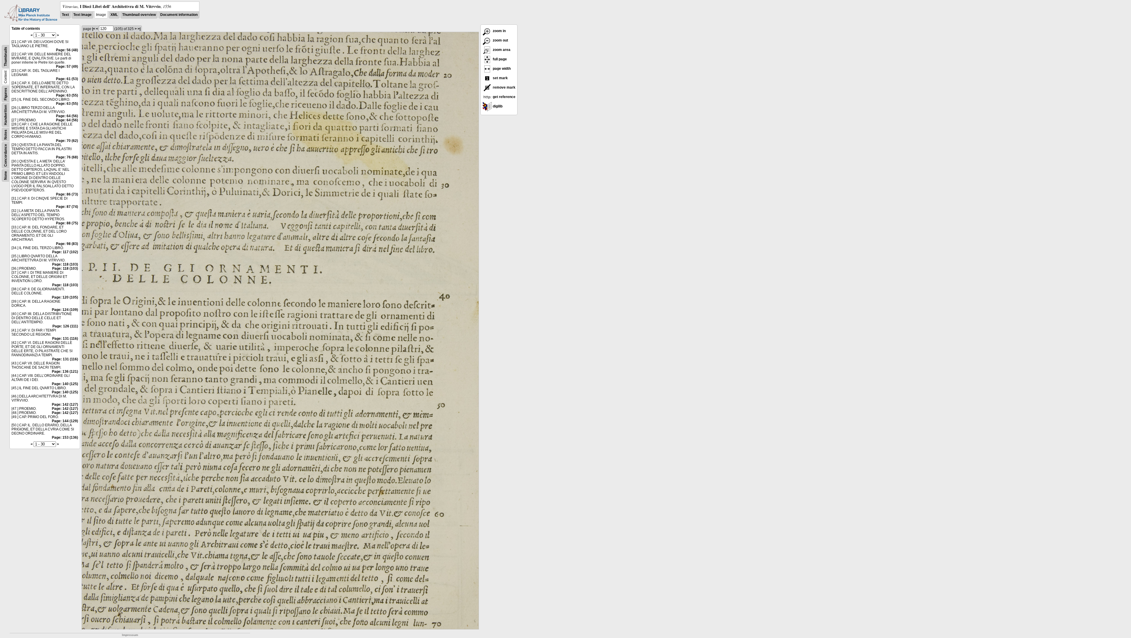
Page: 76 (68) (67, 157)
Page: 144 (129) (65, 421)
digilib (497, 106)
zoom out (500, 40)
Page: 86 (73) (67, 194)
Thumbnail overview (139, 15)
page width (501, 69)
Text (65, 15)
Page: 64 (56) (67, 116)
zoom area (501, 50)
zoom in (499, 31)
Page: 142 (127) (65, 404)
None (6, 175)
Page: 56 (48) (67, 50)
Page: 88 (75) (67, 223)
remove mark (503, 87)
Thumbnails (6, 56)
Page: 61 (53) (67, 79)
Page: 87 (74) (67, 207)
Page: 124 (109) (65, 310)
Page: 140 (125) (65, 384)
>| (139, 29)
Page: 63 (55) (67, 95)
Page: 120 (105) (65, 297)
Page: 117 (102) (65, 252)
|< (93, 29)
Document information (179, 15)
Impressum (130, 635)
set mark (500, 78)
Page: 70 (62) (67, 141)
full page (499, 59)
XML (114, 15)
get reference (503, 97)
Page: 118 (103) (65, 264)
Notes (6, 135)
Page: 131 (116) (65, 339)
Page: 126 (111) (65, 326)
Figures (6, 94)
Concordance (6, 155)
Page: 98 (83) (67, 244)
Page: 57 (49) (67, 66)
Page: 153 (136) (65, 437)
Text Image (82, 15)
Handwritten (6, 115)
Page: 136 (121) (65, 371)
